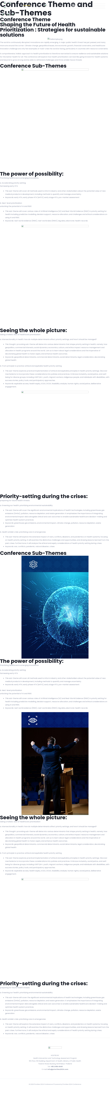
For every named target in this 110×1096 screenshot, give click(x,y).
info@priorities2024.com (57, 1069)
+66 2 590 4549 (57, 1066)
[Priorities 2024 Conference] (54, 6)
